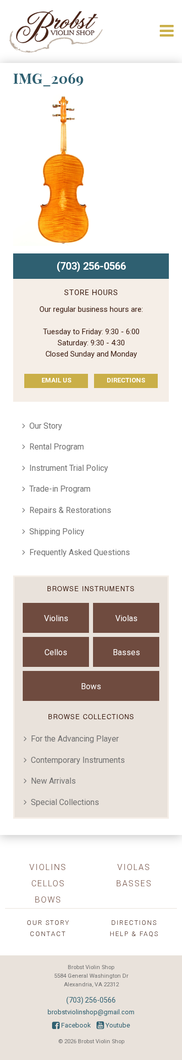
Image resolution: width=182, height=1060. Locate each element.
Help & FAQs (134, 934)
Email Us (56, 380)
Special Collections (65, 802)
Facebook (75, 1025)
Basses (126, 652)
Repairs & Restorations (70, 510)
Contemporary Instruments (78, 760)
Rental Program (56, 447)
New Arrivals (53, 781)
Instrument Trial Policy (68, 468)
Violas (126, 618)
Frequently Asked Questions (79, 552)
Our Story (45, 426)
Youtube (117, 1025)
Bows (91, 686)
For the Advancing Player (75, 739)
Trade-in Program (59, 489)
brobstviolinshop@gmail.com (91, 1012)
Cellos (55, 652)
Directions (126, 380)
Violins (56, 618)
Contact (48, 934)
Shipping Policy (56, 531)
